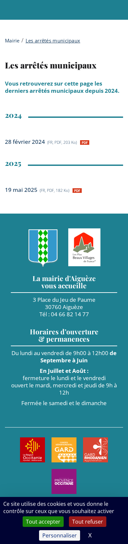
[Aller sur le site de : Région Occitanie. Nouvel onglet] (32, 449)
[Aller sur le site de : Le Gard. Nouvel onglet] (64, 449)
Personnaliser (59, 535)
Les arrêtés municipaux (53, 40)
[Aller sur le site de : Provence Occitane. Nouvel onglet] (64, 481)
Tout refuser (87, 521)
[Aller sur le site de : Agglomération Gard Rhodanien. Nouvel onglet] (95, 449)
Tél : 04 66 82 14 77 (64, 314)
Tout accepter (43, 521)
